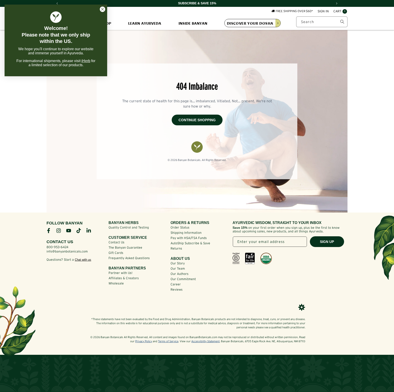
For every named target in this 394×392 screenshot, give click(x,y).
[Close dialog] (102, 9)
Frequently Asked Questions (129, 258)
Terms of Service (168, 341)
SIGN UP (327, 242)
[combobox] (321, 22)
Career (176, 284)
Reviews (177, 289)
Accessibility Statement (205, 341)
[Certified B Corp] (236, 258)
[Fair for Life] (250, 258)
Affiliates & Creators (124, 278)
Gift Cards (116, 253)
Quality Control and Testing (129, 227)
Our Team (178, 268)
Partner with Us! (120, 273)
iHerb (85, 61)
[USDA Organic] (266, 258)
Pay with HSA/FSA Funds (189, 238)
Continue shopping (197, 120)
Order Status (180, 227)
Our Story (178, 263)
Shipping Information (186, 232)
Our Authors (180, 274)
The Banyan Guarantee (125, 247)
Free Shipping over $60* (294, 11)
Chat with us (83, 259)
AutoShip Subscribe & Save (190, 243)
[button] (340, 11)
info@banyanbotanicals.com (67, 251)
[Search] (342, 22)
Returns (176, 248)
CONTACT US (60, 241)
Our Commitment (183, 279)
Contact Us (116, 242)
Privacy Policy (143, 341)
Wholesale (116, 283)
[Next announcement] (337, 3)
